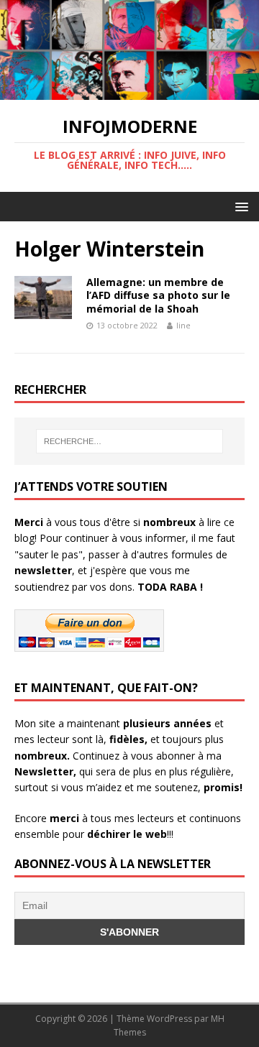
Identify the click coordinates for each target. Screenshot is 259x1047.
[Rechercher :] (129, 441)
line (183, 325)
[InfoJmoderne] (129, 91)
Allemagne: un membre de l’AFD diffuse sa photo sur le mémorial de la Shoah (158, 295)
